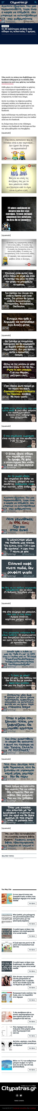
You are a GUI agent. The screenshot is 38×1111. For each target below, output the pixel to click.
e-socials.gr (32, 1108)
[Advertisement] (19, 873)
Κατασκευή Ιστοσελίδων (20, 1108)
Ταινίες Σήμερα (19, 1100)
